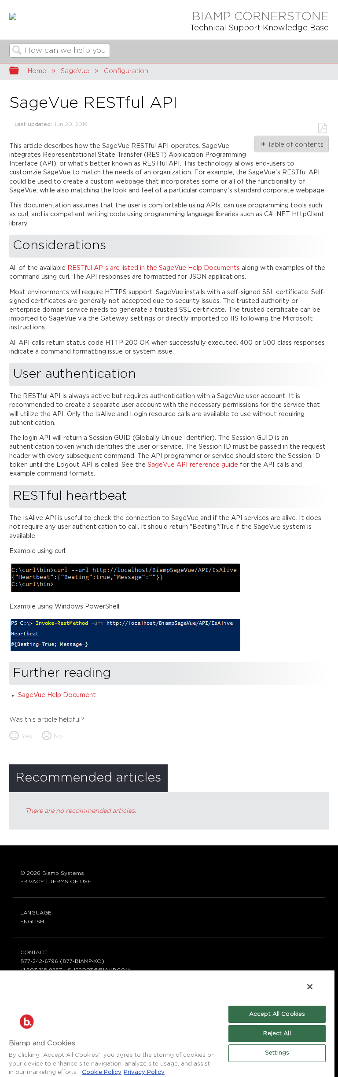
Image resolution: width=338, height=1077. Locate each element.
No (58, 736)
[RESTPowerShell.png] (125, 650)
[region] (167, 1023)
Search (17, 51)
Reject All (276, 1033)
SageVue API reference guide (192, 465)
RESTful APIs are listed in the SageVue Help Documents (154, 268)
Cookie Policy (101, 1072)
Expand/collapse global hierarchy (20, 71)
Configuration (126, 71)
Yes (26, 736)
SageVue (75, 71)
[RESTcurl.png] (125, 591)
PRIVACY (32, 881)
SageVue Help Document (57, 695)
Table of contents (295, 144)
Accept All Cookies (277, 1014)
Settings (277, 1053)
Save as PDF (322, 128)
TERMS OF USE (70, 881)
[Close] (310, 986)
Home (37, 71)
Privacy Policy (144, 1072)
